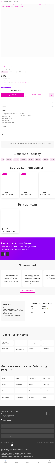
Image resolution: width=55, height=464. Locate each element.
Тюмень (4, 378)
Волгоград (31, 397)
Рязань (44, 397)
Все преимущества (27, 290)
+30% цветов (12, 71)
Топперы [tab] (45, 159)
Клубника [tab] (23, 159)
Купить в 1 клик (36, 94)
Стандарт (4, 71)
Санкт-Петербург (47, 378)
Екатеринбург (19, 384)
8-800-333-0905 (6, 416)
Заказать (13, 94)
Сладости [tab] (31, 159)
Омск (17, 391)
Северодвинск (5, 391)
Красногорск (46, 384)
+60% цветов (21, 71)
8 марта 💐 (45, 308)
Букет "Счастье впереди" (8, 184)
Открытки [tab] (9, 159)
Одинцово (31, 391)
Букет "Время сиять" (26, 184)
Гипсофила (4, 116)
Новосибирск (32, 378)
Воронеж (31, 384)
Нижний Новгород (47, 391)
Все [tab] (3, 159)
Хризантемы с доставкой (5, 349)
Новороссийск (19, 397)
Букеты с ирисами (33, 343)
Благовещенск (5, 397)
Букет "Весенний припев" (8, 230)
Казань (17, 378)
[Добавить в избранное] (51, 95)
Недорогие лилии (20, 349)
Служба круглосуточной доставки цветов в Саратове (15, 449)
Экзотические (19, 343)
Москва (4, 384)
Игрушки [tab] (38, 159)
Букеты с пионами (47, 343)
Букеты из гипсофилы (32, 349)
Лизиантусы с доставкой (46, 349)
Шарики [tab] (16, 159)
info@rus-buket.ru (7, 420)
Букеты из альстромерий (5, 343)
